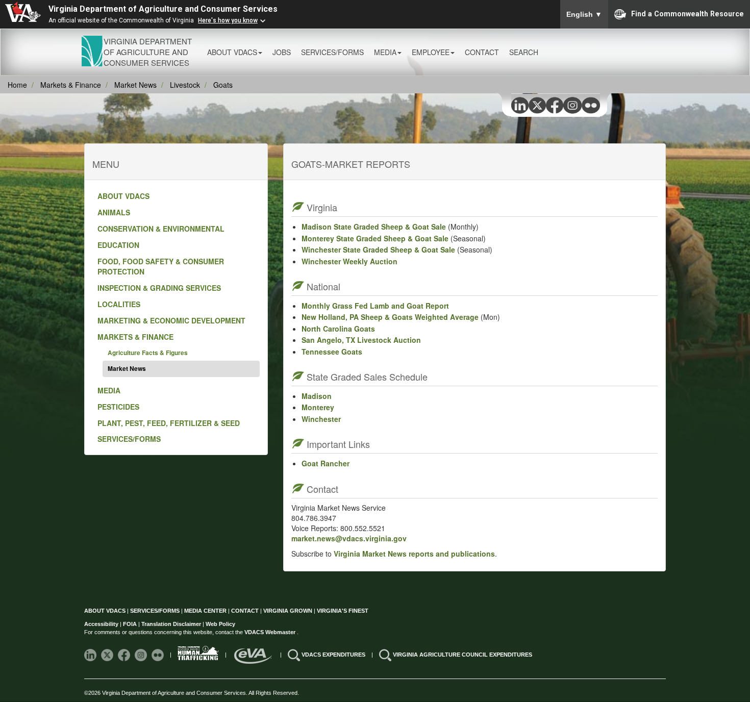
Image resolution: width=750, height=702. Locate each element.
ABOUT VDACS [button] (232, 52)
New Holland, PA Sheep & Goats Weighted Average (390, 317)
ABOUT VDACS (123, 196)
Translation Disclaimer (171, 624)
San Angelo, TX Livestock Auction (361, 340)
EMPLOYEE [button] (430, 52)
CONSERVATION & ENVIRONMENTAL (160, 228)
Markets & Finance (70, 85)
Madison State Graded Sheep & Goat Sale (374, 226)
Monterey (318, 407)
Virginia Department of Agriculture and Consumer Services (163, 9)
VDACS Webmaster (270, 632)
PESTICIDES (118, 407)
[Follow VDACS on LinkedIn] (91, 654)
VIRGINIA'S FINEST (342, 611)
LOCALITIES (118, 304)
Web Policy (220, 624)
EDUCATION (118, 245)
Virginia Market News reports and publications (414, 553)
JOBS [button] (281, 52)
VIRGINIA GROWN (288, 611)
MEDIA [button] (385, 52)
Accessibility (102, 624)
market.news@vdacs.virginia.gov (349, 538)
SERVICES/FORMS (129, 439)
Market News (135, 85)
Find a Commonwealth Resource (687, 13)
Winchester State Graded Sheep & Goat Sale (378, 249)
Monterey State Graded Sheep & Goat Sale (375, 238)
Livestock (185, 85)
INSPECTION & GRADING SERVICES (159, 288)
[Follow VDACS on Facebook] (125, 654)
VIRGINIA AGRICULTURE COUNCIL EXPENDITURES (462, 654)
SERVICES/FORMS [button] (332, 52)
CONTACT (482, 52)
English (584, 14)
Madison (317, 396)
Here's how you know (228, 20)
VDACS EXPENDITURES (334, 654)
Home (17, 85)
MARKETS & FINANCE (135, 337)
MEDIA (108, 390)
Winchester (321, 419)
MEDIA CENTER (205, 611)
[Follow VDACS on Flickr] (158, 654)
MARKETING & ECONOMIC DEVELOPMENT (171, 320)
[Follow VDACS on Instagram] (141, 654)
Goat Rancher (325, 463)
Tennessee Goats (332, 351)
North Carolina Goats (338, 328)
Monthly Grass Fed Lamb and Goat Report (375, 305)
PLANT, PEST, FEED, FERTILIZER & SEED (168, 423)
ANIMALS (113, 212)
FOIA (130, 624)
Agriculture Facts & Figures (148, 352)
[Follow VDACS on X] (108, 654)
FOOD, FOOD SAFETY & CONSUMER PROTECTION (160, 266)
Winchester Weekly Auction (349, 261)
